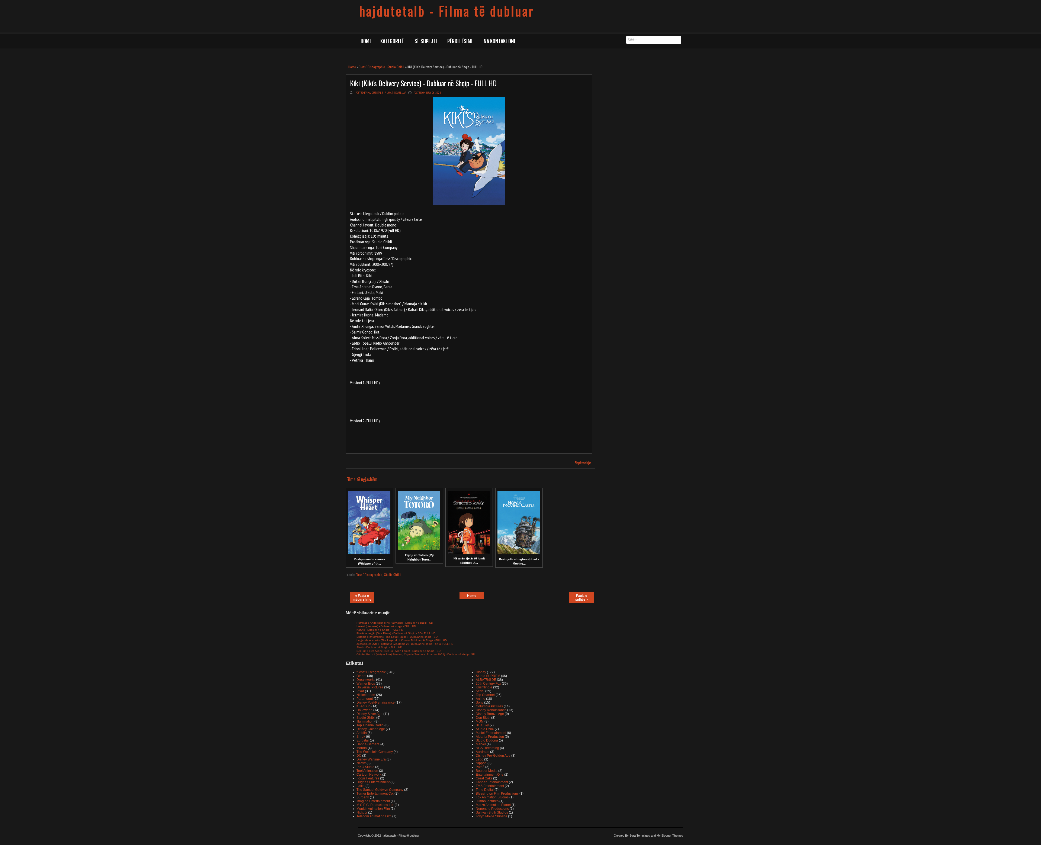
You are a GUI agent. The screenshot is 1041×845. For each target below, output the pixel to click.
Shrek (360, 737)
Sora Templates (639, 835)
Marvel (481, 744)
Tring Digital (485, 790)
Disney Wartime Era (371, 759)
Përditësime (460, 41)
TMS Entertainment (490, 786)
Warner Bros (365, 683)
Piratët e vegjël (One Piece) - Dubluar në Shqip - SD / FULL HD (395, 633)
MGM (480, 721)
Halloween (364, 710)
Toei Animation (367, 771)
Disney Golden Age (370, 729)
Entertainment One (489, 774)
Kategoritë (392, 41)
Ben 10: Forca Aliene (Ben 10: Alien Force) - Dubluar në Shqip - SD (398, 650)
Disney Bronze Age (490, 714)
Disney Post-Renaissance (375, 702)
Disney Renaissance (491, 710)
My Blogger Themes (670, 835)
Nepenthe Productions (492, 809)
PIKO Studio (365, 767)
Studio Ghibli (395, 66)
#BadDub (363, 706)
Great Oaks (484, 778)
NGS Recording (487, 748)
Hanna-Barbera (368, 744)
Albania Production (490, 737)
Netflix (361, 763)
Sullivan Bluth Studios (492, 812)
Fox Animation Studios (492, 797)
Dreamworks (365, 680)
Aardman (482, 752)
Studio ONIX (485, 729)
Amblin (361, 733)
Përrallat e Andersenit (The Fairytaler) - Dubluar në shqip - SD (394, 622)
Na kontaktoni (499, 41)
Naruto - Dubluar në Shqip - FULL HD (379, 629)
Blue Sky (482, 725)
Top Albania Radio (370, 725)
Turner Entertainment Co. (375, 793)
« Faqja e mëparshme (362, 597)
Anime (480, 699)
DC (358, 755)
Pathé (480, 767)
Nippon (481, 763)
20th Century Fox (488, 683)
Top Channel (485, 695)
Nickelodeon (365, 695)
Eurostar (362, 740)
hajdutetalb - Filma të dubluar (446, 10)
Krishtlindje (484, 687)
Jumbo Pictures (487, 801)
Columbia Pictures (489, 706)
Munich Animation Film (373, 809)
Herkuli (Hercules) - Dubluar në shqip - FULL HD (386, 626)
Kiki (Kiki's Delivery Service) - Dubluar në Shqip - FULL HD (423, 83)
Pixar (360, 691)
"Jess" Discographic (372, 66)
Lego (479, 759)
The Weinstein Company (374, 752)
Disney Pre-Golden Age (493, 755)
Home (366, 41)
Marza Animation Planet (493, 805)
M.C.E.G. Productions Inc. (375, 805)
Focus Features (367, 778)
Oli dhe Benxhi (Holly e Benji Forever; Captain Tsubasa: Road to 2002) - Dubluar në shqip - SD (415, 654)
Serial (480, 691)
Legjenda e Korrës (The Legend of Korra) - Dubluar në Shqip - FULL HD (401, 640)
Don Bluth (483, 718)
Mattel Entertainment (491, 733)
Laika (360, 786)
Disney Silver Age (369, 714)
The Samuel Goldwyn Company (379, 790)
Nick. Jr (361, 812)
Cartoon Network (368, 774)
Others (361, 676)
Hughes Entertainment (373, 782)
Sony (479, 702)
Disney (481, 672)
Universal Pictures (369, 687)
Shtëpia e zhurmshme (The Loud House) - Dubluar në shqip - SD (397, 636)
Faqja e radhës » (581, 597)
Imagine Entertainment (373, 801)
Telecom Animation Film (373, 816)
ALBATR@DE (486, 680)
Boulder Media (486, 771)
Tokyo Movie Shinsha (491, 816)
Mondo (361, 748)
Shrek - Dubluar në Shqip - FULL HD (379, 647)
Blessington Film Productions (497, 793)
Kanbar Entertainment (492, 782)
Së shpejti (426, 41)
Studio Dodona (487, 740)
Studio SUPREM (488, 676)
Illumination (365, 721)
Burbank (362, 797)
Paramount (364, 699)
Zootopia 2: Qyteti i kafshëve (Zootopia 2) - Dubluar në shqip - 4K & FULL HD (404, 643)
